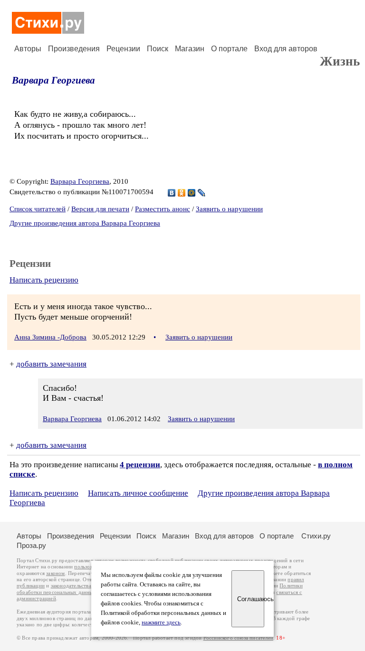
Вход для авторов (285, 49)
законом (55, 573)
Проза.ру (31, 545)
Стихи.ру (316, 536)
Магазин (189, 49)
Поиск (157, 49)
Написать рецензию (44, 279)
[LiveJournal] (202, 193)
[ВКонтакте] (172, 193)
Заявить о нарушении (229, 209)
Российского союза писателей (238, 638)
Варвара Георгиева (53, 80)
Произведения (74, 49)
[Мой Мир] (192, 193)
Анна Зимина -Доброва (50, 337)
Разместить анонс (162, 209)
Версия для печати (100, 209)
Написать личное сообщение (138, 493)
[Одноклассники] (182, 193)
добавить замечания (51, 363)
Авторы (27, 49)
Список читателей (38, 209)
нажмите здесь (161, 622)
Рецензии (123, 49)
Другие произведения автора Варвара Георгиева (85, 223)
